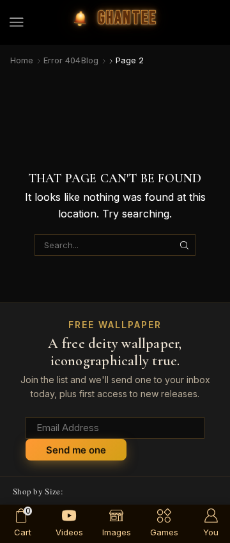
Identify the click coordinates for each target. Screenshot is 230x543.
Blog (89, 60)
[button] (17, 22)
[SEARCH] (184, 245)
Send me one (76, 450)
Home (21, 60)
